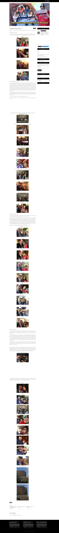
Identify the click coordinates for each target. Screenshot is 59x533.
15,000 (38, 50)
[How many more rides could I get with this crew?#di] (41, 42)
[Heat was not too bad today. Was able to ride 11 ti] (41, 44)
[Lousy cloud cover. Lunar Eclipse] (38, 37)
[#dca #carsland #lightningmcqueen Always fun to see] (44, 44)
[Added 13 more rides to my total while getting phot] (48, 42)
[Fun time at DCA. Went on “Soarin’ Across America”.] (48, 44)
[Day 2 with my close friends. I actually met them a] (44, 39)
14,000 (38, 53)
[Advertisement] (23, 106)
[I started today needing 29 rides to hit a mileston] (44, 41)
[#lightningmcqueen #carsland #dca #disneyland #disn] (48, 41)
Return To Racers (43, 60)
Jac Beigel (38, 60)
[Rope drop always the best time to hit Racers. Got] (44, 37)
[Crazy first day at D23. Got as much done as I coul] (48, 39)
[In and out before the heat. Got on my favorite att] (38, 42)
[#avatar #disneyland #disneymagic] (41, 39)
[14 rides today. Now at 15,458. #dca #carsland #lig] (44, 42)
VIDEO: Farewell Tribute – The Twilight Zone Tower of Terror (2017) (13, 507)
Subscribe (39, 70)
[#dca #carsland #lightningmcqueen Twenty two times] (41, 37)
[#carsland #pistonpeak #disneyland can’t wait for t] (48, 37)
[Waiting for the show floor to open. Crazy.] (38, 41)
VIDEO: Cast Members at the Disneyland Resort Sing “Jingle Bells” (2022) (43, 55)
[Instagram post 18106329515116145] (38, 44)
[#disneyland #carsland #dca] (38, 39)
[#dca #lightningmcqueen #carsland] (41, 41)
